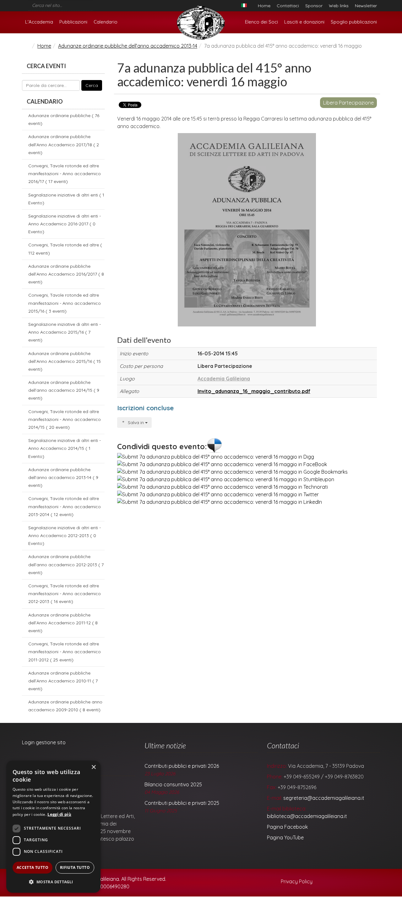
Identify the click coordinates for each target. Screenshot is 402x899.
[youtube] (104, 4)
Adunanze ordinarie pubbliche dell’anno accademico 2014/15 (63, 390)
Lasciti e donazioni (304, 22)
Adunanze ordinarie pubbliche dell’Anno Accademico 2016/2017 (66, 274)
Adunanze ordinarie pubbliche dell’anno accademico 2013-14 (127, 46)
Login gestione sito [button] (44, 742)
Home (264, 5)
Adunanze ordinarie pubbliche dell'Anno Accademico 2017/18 (63, 144)
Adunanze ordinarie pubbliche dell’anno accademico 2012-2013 (66, 564)
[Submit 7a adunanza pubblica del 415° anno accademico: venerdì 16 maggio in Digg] (215, 456)
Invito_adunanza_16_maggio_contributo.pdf (254, 391)
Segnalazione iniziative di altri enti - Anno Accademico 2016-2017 (64, 223)
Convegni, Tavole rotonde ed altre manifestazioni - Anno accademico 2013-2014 (64, 506)
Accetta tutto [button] (32, 867)
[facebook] (95, 4)
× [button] (93, 767)
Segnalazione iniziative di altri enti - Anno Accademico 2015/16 (64, 332)
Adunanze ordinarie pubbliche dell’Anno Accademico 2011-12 (63, 622)
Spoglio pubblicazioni (354, 22)
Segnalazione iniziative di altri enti (66, 199)
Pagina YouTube (285, 837)
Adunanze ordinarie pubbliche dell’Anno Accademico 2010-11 (63, 681)
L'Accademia (39, 22)
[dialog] (53, 827)
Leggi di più (59, 814)
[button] (53, 882)
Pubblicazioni (73, 22)
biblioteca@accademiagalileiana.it (307, 816)
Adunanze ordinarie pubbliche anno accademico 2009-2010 (65, 706)
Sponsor (314, 5)
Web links (339, 5)
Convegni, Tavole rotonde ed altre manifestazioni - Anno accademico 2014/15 (64, 419)
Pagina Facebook (287, 827)
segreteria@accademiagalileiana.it (323, 798)
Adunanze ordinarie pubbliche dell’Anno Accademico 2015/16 (64, 361)
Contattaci (288, 5)
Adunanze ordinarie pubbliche (63, 119)
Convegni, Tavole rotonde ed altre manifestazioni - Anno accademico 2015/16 (64, 303)
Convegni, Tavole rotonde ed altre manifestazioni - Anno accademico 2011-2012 (64, 651)
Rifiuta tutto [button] (75, 867)
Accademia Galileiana (224, 378)
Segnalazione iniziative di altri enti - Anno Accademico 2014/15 (64, 448)
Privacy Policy (296, 881)
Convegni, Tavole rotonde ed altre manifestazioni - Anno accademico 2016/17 (64, 173)
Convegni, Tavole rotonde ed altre (65, 249)
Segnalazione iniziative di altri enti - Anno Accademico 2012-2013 (64, 535)
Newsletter (366, 5)
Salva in (136, 422)
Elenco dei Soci (261, 22)
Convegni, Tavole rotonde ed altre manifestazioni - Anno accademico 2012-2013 (64, 593)
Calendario (105, 22)
